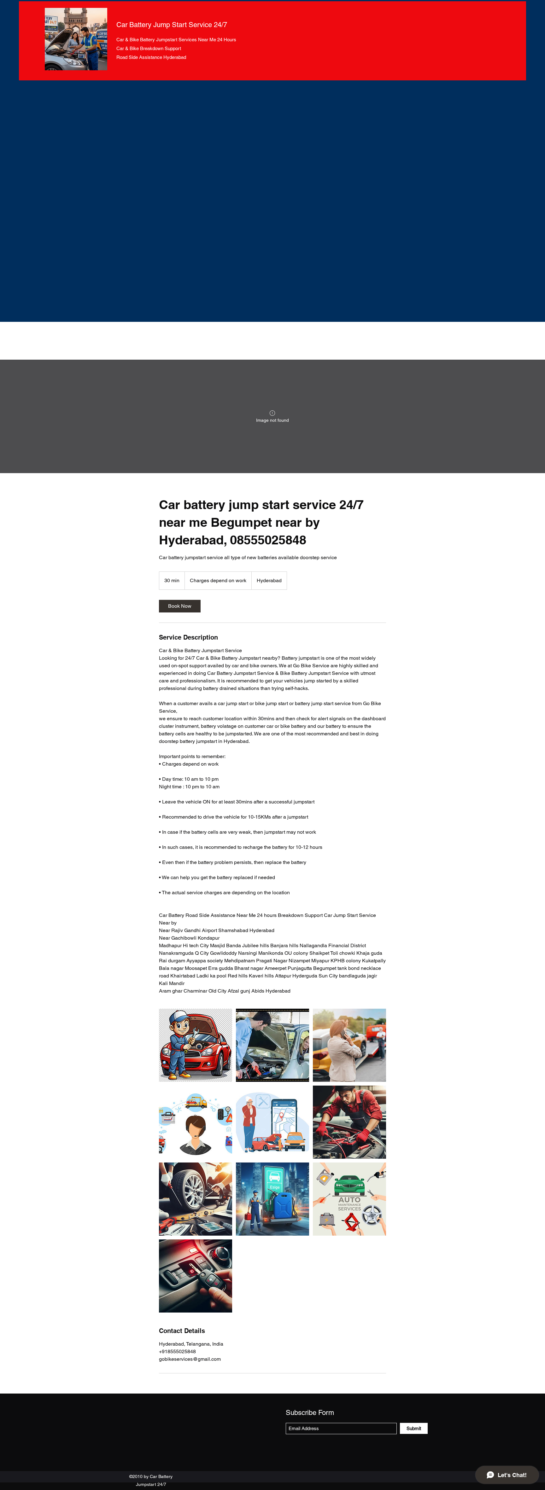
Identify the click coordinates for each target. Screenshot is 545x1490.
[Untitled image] (195, 1045)
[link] (180, 606)
